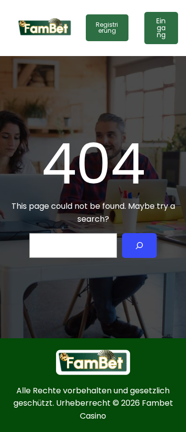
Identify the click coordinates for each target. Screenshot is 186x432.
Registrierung (107, 27)
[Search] (139, 245)
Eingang (161, 28)
